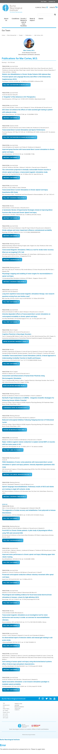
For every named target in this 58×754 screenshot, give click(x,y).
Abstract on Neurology (11, 259)
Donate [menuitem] (52, 7)
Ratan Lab (4, 504)
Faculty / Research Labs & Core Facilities (23, 22)
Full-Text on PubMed (10, 302)
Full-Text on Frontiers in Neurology (15, 84)
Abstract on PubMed (10, 117)
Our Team (43, 1)
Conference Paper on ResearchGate (15, 407)
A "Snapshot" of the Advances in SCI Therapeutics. (19, 97)
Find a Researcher (11, 35)
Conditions (15, 18)
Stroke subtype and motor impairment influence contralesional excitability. (27, 230)
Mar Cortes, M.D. (29, 50)
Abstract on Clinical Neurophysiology (16, 474)
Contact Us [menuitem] (17, 709)
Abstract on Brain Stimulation (13, 281)
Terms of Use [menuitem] (17, 708)
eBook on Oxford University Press (14, 341)
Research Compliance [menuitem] (19, 706)
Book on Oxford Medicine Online (14, 385)
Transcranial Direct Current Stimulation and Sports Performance (23, 130)
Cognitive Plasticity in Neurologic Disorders (16, 334)
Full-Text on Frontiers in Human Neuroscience (19, 137)
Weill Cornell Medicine (43, 729)
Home (3, 35)
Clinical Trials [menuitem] (40, 7)
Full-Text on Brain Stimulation (13, 198)
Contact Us (52, 1)
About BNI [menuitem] (17, 705)
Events (41, 18)
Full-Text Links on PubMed (12, 450)
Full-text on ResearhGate (12, 540)
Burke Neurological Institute (13, 698)
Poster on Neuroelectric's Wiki (13, 429)
